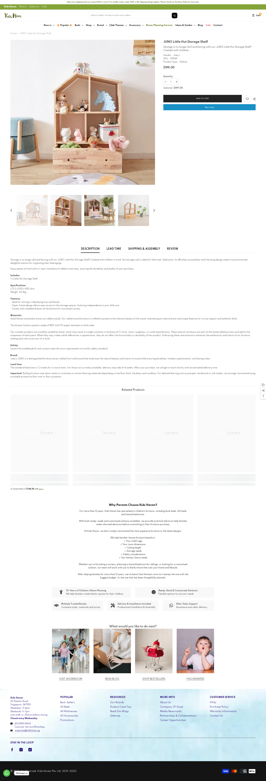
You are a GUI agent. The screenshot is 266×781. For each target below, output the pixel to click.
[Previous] (11, 210)
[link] (39, 479)
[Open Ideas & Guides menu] (194, 25)
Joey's (176, 55)
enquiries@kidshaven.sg (27, 730)
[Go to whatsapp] (6, 773)
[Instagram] (21, 749)
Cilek (44, 7)
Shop (89, 25)
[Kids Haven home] (13, 15)
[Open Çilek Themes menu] (126, 25)
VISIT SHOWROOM (70, 679)
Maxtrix (23, 7)
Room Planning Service (159, 25)
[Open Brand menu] (106, 25)
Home (13, 33)
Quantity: (168, 76)
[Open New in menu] (54, 25)
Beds (77, 25)
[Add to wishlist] (247, 98)
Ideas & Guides (183, 25)
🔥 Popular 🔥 (64, 25)
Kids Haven (10, 7)
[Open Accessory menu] (143, 25)
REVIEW (172, 249)
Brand (100, 25)
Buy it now (209, 107)
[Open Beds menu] (82, 25)
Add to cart (202, 98)
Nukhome (34, 7)
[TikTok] (30, 749)
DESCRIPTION (90, 249)
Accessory (134, 25)
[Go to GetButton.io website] (6, 778)
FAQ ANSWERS (195, 679)
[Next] (154, 210)
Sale (208, 25)
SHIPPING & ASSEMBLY (144, 249)
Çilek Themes (116, 25)
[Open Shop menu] (94, 25)
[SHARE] (253, 99)
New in (47, 25)
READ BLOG (112, 679)
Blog (200, 25)
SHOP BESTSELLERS (153, 679)
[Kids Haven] (70, 651)
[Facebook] (12, 749)
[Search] (174, 15)
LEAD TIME (114, 249)
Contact (217, 25)
